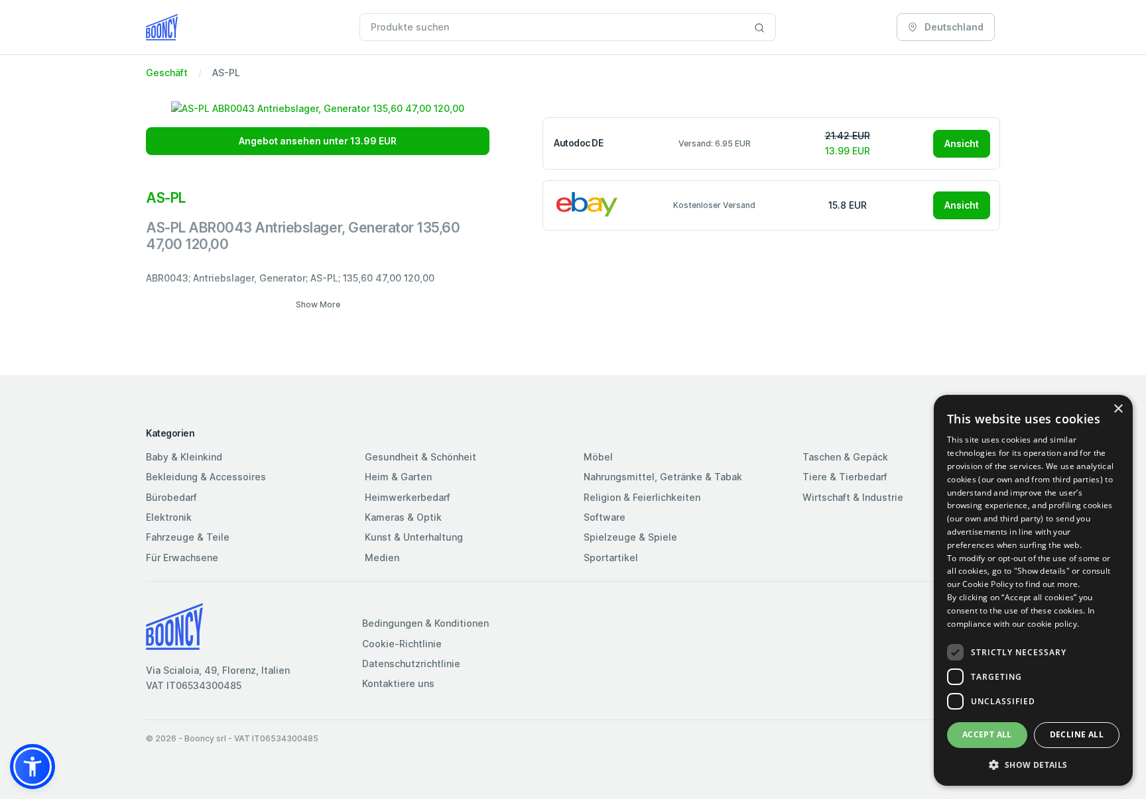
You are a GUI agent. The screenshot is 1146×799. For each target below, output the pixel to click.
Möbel (598, 456)
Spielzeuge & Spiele (630, 537)
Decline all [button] (1077, 734)
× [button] (1118, 409)
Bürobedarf (171, 497)
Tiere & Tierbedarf (844, 476)
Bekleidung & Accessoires (206, 476)
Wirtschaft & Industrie (852, 497)
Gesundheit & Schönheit (420, 456)
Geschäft (167, 72)
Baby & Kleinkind (184, 456)
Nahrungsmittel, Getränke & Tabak (663, 476)
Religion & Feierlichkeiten (642, 497)
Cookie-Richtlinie (402, 643)
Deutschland (953, 26)
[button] (32, 766)
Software (604, 517)
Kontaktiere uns (398, 683)
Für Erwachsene (182, 557)
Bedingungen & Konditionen (425, 623)
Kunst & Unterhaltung (414, 537)
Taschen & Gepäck (845, 456)
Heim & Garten (398, 476)
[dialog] (1033, 590)
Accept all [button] (987, 734)
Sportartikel (611, 557)
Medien (382, 557)
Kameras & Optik (403, 517)
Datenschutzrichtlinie (411, 663)
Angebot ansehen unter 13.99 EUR (318, 140)
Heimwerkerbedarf (407, 497)
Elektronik (169, 517)
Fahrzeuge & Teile (187, 537)
